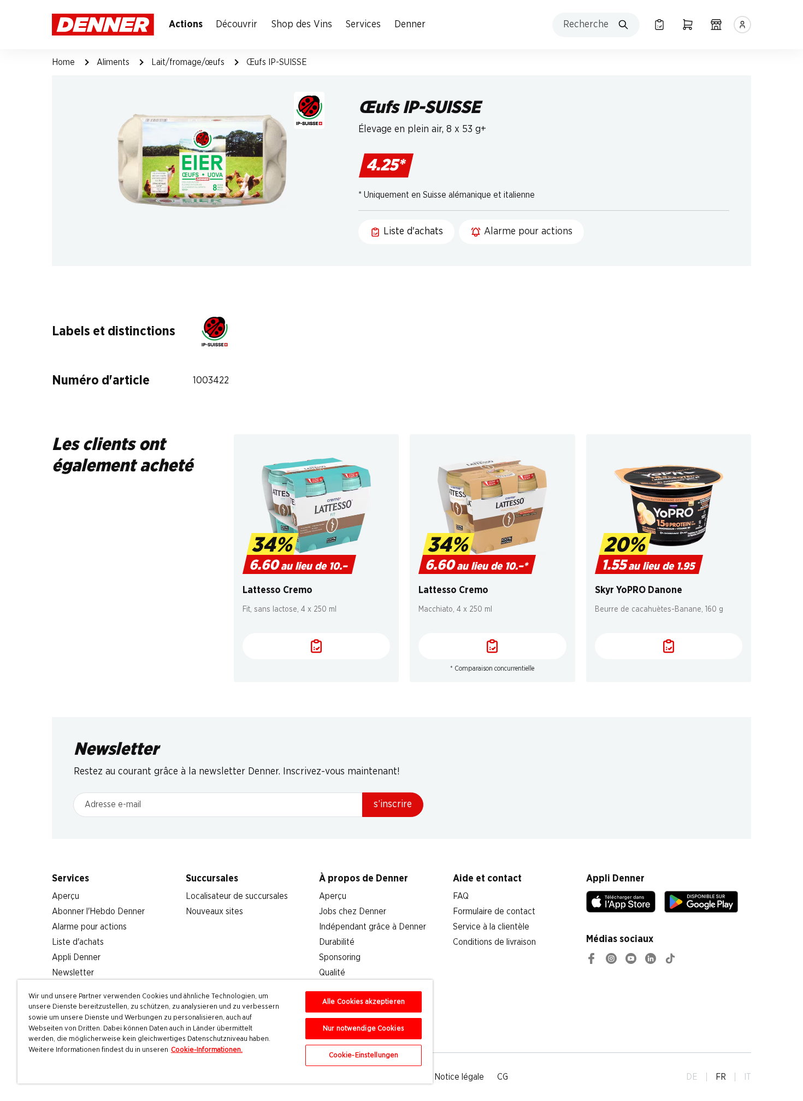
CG (502, 1077)
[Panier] (688, 24)
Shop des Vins (301, 24)
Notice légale (459, 1077)
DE (692, 1077)
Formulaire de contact (494, 911)
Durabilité (337, 942)
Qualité (332, 972)
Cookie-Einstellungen (364, 1055)
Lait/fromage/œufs (188, 62)
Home (63, 62)
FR (721, 1077)
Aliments (113, 62)
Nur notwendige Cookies (363, 1028)
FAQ (461, 896)
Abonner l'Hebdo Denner (98, 911)
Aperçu (65, 896)
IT (747, 1077)
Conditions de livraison (494, 942)
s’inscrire (393, 804)
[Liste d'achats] (317, 646)
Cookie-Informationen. (207, 1049)
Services (363, 24)
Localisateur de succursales (237, 896)
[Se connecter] (742, 24)
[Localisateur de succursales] (716, 24)
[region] (225, 1032)
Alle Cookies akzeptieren (363, 1001)
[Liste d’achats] (659, 24)
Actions (186, 24)
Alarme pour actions (89, 926)
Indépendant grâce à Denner (372, 926)
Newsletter (73, 972)
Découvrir (236, 24)
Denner (410, 24)
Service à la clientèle (491, 926)
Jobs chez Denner (352, 911)
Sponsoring (340, 957)
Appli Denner (76, 957)
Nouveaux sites (214, 911)
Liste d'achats (78, 942)
